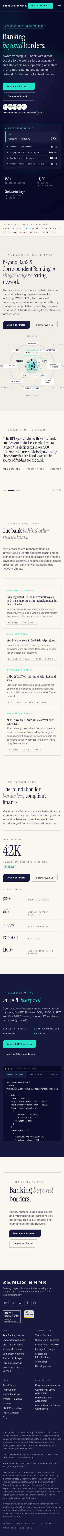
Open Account (36, 1074)
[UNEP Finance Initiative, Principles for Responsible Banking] (12, 1316)
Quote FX (53, 1074)
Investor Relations (12, 1398)
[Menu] (59, 5)
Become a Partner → (25, 1233)
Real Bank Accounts (13, 1335)
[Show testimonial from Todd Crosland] (16, 490)
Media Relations (11, 1394)
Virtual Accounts (44, 1335)
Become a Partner (19, 86)
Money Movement (12, 1349)
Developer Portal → (19, 96)
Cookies (30, 1523)
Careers (7, 1403)
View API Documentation (21, 1054)
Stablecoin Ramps (12, 1358)
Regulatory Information (47, 1385)
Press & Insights (11, 1412)
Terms (18, 1523)
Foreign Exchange (12, 1363)
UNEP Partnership (12, 1408)
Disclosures (45, 1523)
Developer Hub (43, 1366)
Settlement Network (13, 1353)
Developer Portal (16, 324)
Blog (5, 1417)
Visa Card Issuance (13, 1344)
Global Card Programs (47, 1340)
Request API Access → (19, 1044)
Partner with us (44, 325)
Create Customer (14, 1074)
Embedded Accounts (14, 1340)
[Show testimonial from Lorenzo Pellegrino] (9, 490)
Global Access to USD (47, 1344)
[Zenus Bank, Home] (15, 6)
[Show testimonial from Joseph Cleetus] (4, 490)
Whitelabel (41, 1361)
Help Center (9, 1389)
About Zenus (9, 1385)
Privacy (7, 1523)
